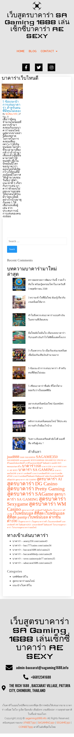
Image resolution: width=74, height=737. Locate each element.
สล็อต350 (11, 480)
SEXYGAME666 (37, 460)
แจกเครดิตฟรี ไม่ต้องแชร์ (42, 525)
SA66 (22, 457)
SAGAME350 (47, 457)
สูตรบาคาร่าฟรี (28, 510)
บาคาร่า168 (31, 466)
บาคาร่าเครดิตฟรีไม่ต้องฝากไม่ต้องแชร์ (28, 476)
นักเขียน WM (11, 114)
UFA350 (60, 460)
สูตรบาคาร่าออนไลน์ (24, 581)
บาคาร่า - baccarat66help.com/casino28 (32, 554)
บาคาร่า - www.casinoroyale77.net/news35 (34, 558)
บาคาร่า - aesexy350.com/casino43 (30, 541)
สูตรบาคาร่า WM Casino (36, 506)
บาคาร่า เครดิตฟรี (24, 473)
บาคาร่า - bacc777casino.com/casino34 (32, 545)
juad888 (13, 457)
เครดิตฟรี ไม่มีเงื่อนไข (43, 510)
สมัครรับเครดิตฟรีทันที (54, 476)
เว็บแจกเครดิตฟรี (54, 522)
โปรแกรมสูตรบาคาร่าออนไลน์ (24, 527)
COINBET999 (26, 727)
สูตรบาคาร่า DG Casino (32, 483)
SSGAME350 (50, 460)
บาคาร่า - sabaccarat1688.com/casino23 (32, 563)
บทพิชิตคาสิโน (20, 576)
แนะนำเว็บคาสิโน (22, 585)
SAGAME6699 (13, 460)
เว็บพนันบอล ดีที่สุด (28, 513)
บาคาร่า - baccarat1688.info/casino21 (31, 550)
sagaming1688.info (36, 718)
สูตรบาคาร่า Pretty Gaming (36, 488)
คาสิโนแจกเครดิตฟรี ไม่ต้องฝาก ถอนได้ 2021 (43, 463)
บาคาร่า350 (46, 466)
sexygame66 (25, 460)
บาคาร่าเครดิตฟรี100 (41, 473)
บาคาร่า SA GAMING (36, 470)
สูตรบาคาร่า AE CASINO (25, 480)
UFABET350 (29, 722)
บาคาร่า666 (57, 466)
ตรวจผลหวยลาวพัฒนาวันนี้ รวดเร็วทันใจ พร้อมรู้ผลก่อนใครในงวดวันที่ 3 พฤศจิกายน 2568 (47, 284)
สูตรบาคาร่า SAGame (30, 494)
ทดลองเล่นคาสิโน (14, 466)
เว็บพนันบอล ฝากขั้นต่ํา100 (34, 519)
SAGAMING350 (46, 722)
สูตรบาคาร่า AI (49, 479)
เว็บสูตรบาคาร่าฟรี (39, 522)
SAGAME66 (30, 457)
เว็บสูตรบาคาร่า (24, 522)
